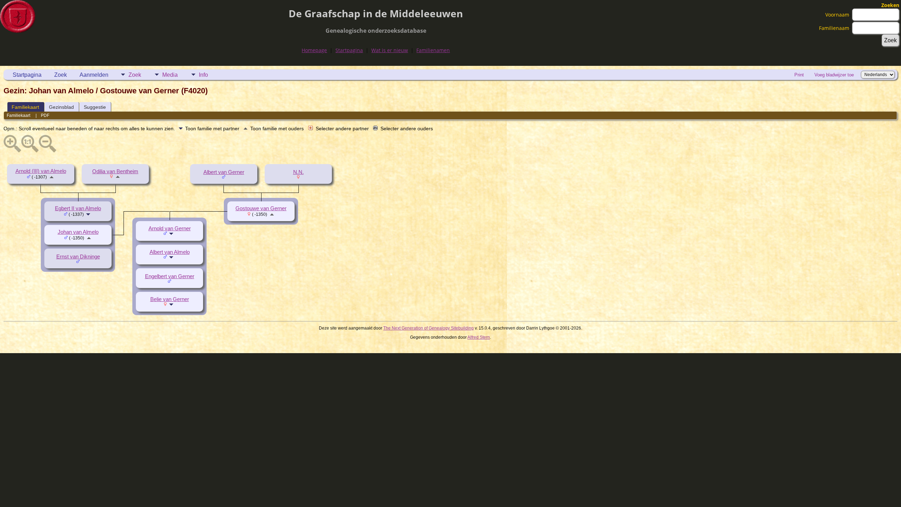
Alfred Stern (478, 337)
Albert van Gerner (223, 172)
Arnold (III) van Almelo (40, 171)
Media (170, 75)
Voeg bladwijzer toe (834, 74)
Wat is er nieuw (389, 50)
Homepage (314, 50)
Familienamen (433, 50)
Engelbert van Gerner (169, 276)
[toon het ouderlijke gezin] (51, 177)
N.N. (298, 172)
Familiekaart (25, 107)
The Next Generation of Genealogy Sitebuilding (428, 328)
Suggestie (95, 107)
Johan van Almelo (78, 232)
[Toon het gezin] (89, 214)
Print (799, 74)
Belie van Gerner (169, 299)
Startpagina (349, 50)
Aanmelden (94, 75)
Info (203, 75)
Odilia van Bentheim (115, 171)
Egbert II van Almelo (78, 208)
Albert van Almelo (170, 252)
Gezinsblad (61, 107)
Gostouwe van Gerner (260, 208)
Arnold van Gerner (170, 228)
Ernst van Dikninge (78, 256)
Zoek (60, 75)
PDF (45, 115)
